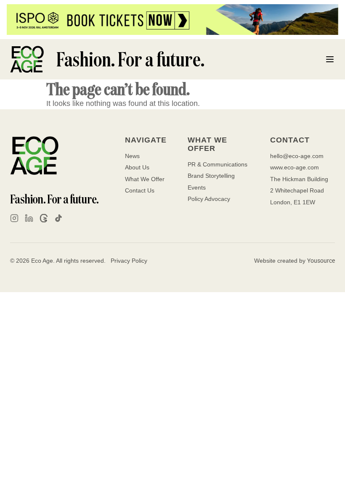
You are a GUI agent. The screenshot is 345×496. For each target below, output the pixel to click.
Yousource (321, 260)
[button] (330, 59)
